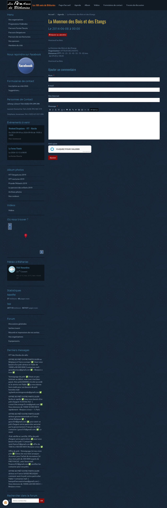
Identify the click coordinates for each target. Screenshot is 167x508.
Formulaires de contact (113, 5)
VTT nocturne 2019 (16, 179)
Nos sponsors (13, 41)
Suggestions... (14, 90)
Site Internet (53, 96)
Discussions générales (17, 324)
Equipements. (14, 341)
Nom (50, 75)
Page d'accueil (65, 5)
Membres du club (15, 45)
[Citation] (66, 109)
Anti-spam (52, 143)
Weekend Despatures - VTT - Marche (23, 128)
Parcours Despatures (16, 32)
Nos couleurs (13, 196)
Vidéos (97, 5)
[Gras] (49, 109)
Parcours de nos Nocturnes (19, 36)
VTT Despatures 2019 (17, 174)
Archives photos (15, 192)
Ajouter (53, 157)
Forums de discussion (135, 5)
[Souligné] (55, 109)
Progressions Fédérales (18, 24)
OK (41, 500)
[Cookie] (5, 503)
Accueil (51, 14)
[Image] (79, 109)
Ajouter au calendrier (58, 35)
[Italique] (52, 109)
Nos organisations (15, 19)
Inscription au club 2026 (18, 86)
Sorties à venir (14, 328)
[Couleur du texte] (62, 109)
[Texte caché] (75, 109)
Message (52, 106)
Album (87, 5)
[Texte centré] (69, 109)
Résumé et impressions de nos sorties (23, 332)
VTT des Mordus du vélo (18, 355)
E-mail (51, 85)
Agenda (77, 5)
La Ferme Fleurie (15, 148)
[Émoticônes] (88, 109)
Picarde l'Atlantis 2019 (17, 183)
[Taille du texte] (58, 109)
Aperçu (95, 110)
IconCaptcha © (86, 151)
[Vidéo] (82, 109)
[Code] (85, 109)
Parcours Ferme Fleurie (18, 28)
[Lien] (72, 109)
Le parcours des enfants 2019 (20, 187)
